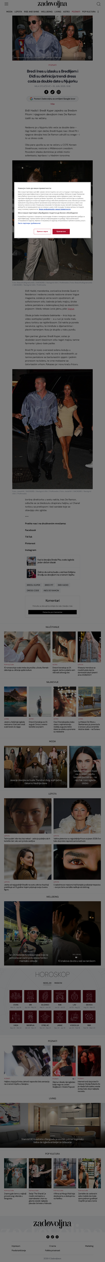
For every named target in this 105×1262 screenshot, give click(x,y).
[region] (52, 210)
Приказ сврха (42, 232)
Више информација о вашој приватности (55, 209)
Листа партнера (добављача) (29, 223)
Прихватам (61, 232)
